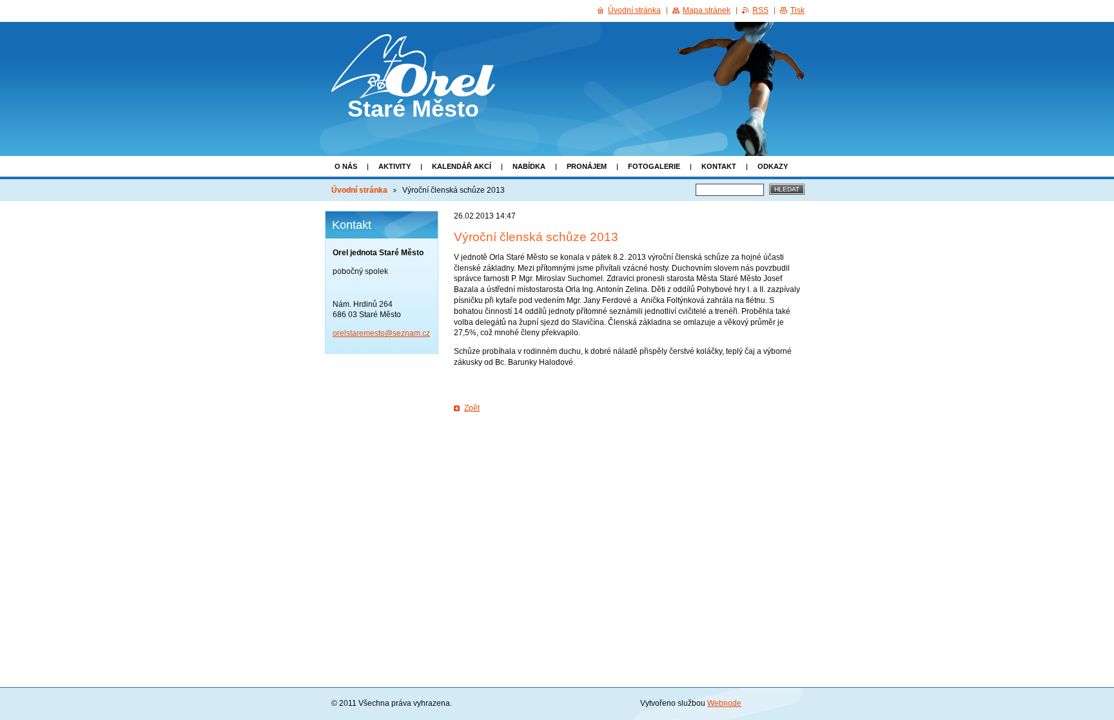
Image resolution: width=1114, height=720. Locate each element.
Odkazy (772, 166)
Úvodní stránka (359, 190)
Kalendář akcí (461, 166)
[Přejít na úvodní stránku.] (413, 87)
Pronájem (587, 166)
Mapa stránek (706, 10)
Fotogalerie (654, 166)
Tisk (797, 10)
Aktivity (394, 166)
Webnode (724, 703)
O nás (346, 166)
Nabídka (529, 166)
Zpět (472, 408)
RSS (760, 10)
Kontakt (718, 166)
